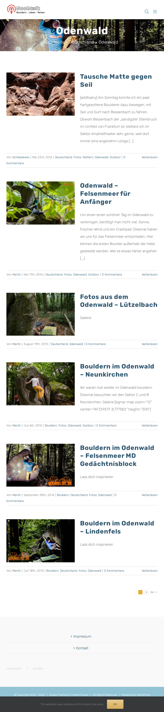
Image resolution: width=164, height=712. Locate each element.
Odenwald (101, 157)
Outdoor (115, 157)
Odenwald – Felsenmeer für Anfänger (105, 193)
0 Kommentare (112, 274)
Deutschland (63, 157)
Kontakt (82, 648)
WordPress (143, 694)
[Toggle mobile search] (147, 11)
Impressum (82, 636)
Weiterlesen (150, 157)
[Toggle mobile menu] (155, 11)
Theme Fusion (79, 694)
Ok (115, 704)
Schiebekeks (20, 157)
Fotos (77, 157)
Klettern (88, 157)
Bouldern (51, 425)
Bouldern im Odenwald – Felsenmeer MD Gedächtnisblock (117, 455)
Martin (16, 274)
